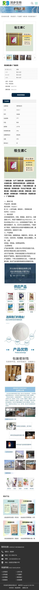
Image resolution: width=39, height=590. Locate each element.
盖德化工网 (25, 587)
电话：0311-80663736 (11, 555)
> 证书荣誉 (4, 577)
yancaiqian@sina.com (14, 559)
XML (33, 585)
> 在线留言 (4, 580)
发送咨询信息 (21, 95)
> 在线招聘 (19, 580)
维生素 (25, 16)
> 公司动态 (4, 574)
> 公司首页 (4, 571)
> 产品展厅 (19, 574)
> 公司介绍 (19, 571)
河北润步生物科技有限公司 (10, 585)
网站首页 (13, 16)
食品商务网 (17, 587)
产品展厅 (19, 16)
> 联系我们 (19, 577)
